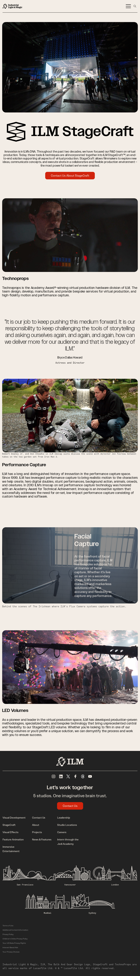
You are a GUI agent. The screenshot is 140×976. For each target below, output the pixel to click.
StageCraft (9, 825)
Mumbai (47, 912)
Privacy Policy (8, 934)
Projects (37, 832)
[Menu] (128, 6)
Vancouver (70, 884)
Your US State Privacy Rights (14, 943)
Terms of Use (8, 925)
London (115, 884)
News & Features (41, 839)
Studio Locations (67, 825)
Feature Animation (13, 839)
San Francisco (25, 884)
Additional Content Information (15, 930)
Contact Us (70, 806)
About (35, 825)
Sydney (92, 912)
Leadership (63, 817)
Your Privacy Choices (11, 952)
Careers (61, 832)
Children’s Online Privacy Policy (15, 939)
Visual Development (14, 817)
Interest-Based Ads (10, 947)
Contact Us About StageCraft (70, 176)
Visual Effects (10, 832)
